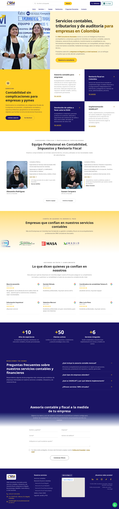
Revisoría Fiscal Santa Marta (43, 490)
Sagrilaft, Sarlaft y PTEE (41, 495)
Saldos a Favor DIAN (40, 493)
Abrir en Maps (66, 475)
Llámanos (96, 3)
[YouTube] (97, 479)
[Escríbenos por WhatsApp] (114, 504)
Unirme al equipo (68, 200)
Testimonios (59, 9)
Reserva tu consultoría (66, 60)
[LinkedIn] (92, 479)
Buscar (68, 3)
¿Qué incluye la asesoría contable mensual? (79, 363)
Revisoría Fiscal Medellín (42, 486)
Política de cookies (106, 487)
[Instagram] (101, 479)
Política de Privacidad (78, 450)
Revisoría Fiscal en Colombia (42, 481)
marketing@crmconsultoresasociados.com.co (19, 501)
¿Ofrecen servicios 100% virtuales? (75, 387)
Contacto (84, 9)
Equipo (50, 9)
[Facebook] (110, 479)
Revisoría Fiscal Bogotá (42, 483)
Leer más (32, 177)
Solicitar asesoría (13, 118)
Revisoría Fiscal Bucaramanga (44, 488)
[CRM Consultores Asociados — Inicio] (11, 3)
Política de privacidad (95, 487)
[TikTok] (106, 479)
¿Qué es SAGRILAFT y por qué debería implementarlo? (83, 381)
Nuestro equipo (50, 200)
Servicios (41, 9)
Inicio (34, 9)
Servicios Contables (39, 478)
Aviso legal (109, 489)
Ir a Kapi (109, 4)
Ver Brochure (28, 118)
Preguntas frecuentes (71, 9)
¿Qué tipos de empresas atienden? (75, 375)
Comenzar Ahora (59, 458)
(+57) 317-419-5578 (14, 494)
